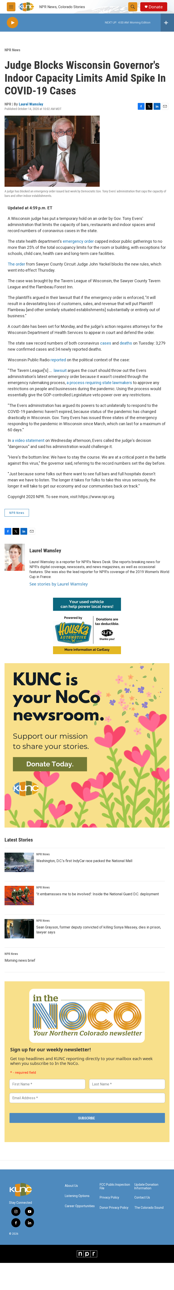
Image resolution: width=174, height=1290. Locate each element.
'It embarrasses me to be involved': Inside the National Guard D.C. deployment (97, 894)
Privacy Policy (109, 1197)
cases (106, 343)
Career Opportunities (80, 1206)
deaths (126, 343)
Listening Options (77, 1196)
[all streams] (167, 23)
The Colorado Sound (149, 1207)
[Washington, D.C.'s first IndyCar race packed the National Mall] (19, 862)
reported (59, 359)
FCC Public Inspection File (115, 1186)
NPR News (12, 50)
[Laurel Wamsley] (15, 557)
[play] (12, 22)
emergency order (78, 241)
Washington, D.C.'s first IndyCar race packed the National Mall (84, 861)
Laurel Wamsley (31, 104)
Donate (156, 7)
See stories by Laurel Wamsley (58, 584)
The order (16, 264)
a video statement (28, 440)
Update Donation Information (146, 1186)
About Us (71, 1185)
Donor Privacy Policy (114, 1207)
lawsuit (60, 370)
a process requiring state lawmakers (99, 382)
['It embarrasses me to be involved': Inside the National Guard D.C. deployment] (19, 895)
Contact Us (142, 1197)
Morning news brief (20, 960)
